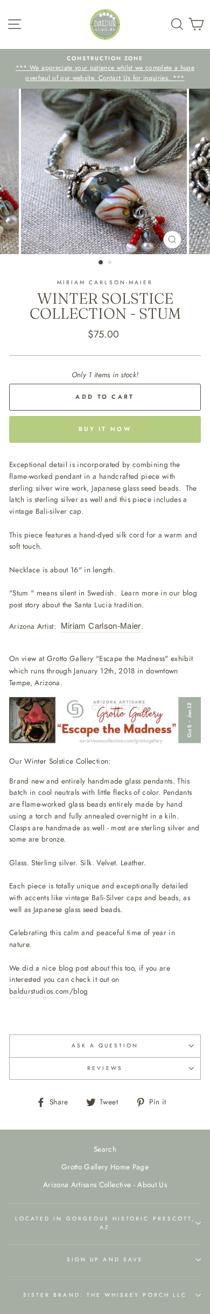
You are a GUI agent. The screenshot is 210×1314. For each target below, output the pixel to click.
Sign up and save (105, 1259)
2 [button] (111, 263)
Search (105, 1149)
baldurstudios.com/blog (48, 991)
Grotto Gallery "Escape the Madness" (108, 658)
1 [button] (101, 262)
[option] (105, 69)
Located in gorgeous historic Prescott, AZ (105, 1223)
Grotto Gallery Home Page (105, 1166)
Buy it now (105, 429)
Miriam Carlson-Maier (101, 625)
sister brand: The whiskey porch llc (105, 1295)
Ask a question (105, 1046)
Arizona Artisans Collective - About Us (105, 1184)
